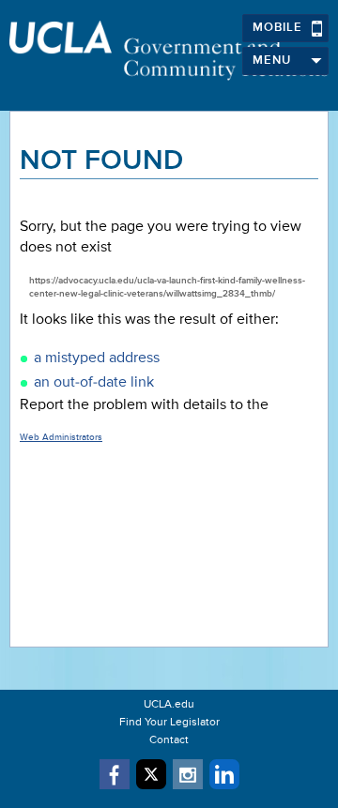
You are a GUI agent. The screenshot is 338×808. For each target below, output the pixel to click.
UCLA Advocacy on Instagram (188, 774)
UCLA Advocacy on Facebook (115, 774)
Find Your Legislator (169, 722)
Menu (272, 60)
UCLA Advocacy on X (151, 774)
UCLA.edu (169, 704)
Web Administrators (61, 437)
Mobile (277, 28)
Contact (169, 740)
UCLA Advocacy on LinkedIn (224, 774)
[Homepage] (169, 51)
